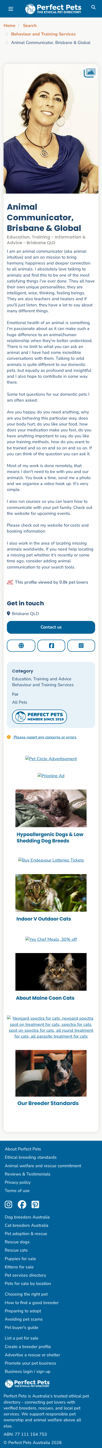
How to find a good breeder (32, 1302)
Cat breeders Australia (26, 1225)
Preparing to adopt (23, 1311)
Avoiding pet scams (24, 1319)
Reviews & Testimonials (28, 1174)
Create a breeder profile (28, 1346)
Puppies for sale (20, 1259)
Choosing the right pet (26, 1294)
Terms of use (17, 1190)
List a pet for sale (21, 1338)
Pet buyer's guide (21, 1327)
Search (30, 25)
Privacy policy (18, 1182)
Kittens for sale (19, 1267)
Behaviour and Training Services (43, 34)
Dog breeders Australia (27, 1217)
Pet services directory (25, 1275)
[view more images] (51, 129)
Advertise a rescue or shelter (32, 1355)
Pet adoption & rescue (26, 1233)
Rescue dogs (17, 1242)
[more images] (89, 73)
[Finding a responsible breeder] (51, 1079)
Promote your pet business (30, 1363)
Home (9, 25)
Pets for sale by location (28, 1283)
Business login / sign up (28, 1371)
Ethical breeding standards (31, 1157)
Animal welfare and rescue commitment (43, 1166)
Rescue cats (16, 1250)
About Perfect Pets (23, 1149)
